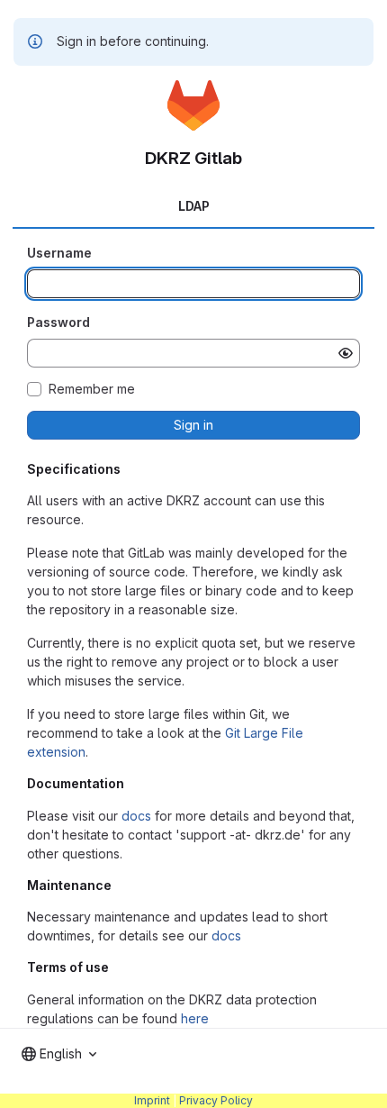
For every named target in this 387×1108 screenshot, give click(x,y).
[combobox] (59, 1054)
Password (58, 322)
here (195, 1018)
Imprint (152, 1100)
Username (59, 252)
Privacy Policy (216, 1100)
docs (136, 815)
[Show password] (345, 353)
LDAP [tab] (194, 205)
